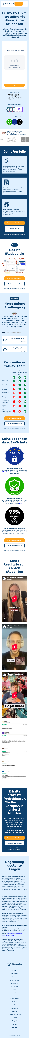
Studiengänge (14, 980)
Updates (14, 993)
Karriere (14, 1027)
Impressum (14, 1011)
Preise (14, 990)
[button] (25, 4)
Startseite (14, 973)
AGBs (20, 503)
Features (14, 977)
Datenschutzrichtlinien (8, 472)
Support (14, 1021)
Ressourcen (14, 983)
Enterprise (14, 986)
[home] (8, 4)
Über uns (14, 1001)
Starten (18, 4)
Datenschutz (15, 1008)
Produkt (14, 1018)
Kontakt (14, 1024)
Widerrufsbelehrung (14, 1014)
